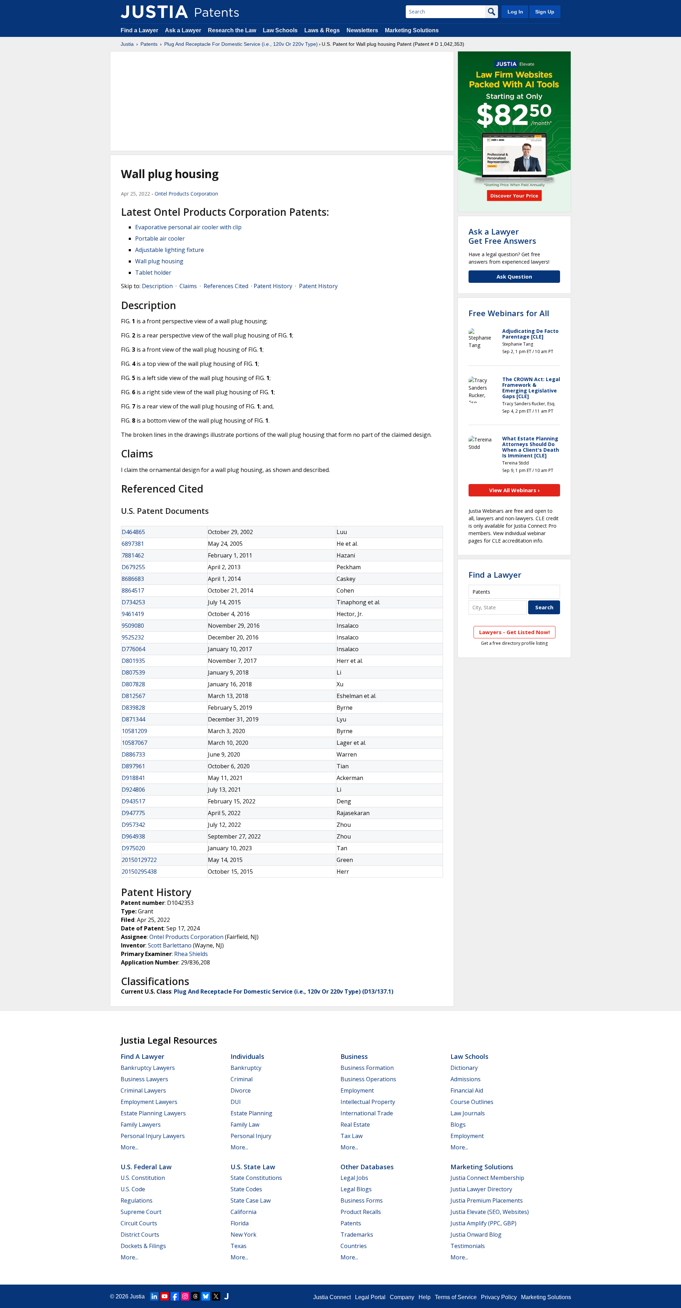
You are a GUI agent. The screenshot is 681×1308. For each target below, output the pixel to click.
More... (129, 1147)
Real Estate (355, 1124)
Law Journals (467, 1113)
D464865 (133, 532)
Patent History (273, 286)
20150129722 (139, 860)
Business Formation (367, 1068)
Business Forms (361, 1200)
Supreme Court (141, 1212)
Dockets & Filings (143, 1246)
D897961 (133, 766)
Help (425, 1297)
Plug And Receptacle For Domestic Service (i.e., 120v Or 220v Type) (241, 44)
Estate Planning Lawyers (153, 1113)
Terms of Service (456, 1297)
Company (402, 1297)
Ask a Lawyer (183, 30)
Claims (188, 286)
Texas (239, 1246)
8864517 (133, 590)
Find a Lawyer (139, 30)
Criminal (242, 1079)
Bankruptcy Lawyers (148, 1068)
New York (243, 1234)
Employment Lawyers (149, 1102)
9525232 (133, 637)
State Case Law (251, 1200)
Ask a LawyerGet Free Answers (502, 236)
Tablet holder (153, 272)
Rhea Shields (191, 954)
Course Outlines (471, 1102)
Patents (148, 44)
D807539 (133, 672)
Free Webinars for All (509, 313)
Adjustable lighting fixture (169, 250)
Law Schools (280, 30)
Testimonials (467, 1246)
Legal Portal (370, 1297)
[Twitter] (216, 1296)
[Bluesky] (205, 1296)
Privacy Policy (499, 1297)
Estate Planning (251, 1113)
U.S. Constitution (143, 1178)
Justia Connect (332, 1297)
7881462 (133, 555)
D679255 (133, 567)
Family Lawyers (141, 1124)
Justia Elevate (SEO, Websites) (489, 1212)
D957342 (133, 825)
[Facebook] (175, 1296)
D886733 (133, 754)
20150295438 (139, 871)
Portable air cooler (160, 238)
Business (354, 1056)
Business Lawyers (144, 1079)
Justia (127, 44)
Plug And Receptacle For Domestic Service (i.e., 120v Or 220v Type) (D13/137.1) (283, 991)
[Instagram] (185, 1296)
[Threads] (195, 1296)
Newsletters (362, 30)
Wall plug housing (159, 261)
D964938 (133, 836)
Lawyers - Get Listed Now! (514, 632)
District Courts (140, 1234)
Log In (515, 12)
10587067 (134, 743)
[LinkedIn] (154, 1296)
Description (157, 286)
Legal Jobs (354, 1178)
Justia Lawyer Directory (481, 1189)
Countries (353, 1246)
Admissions (465, 1079)
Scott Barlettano (170, 945)
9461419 (133, 614)
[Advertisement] (282, 101)
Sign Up (544, 12)
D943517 (133, 801)
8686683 (133, 579)
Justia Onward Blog (476, 1234)
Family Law (245, 1124)
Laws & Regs (322, 30)
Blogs (458, 1124)
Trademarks (356, 1234)
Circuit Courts (139, 1223)
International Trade (366, 1113)
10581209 (134, 731)
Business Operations (368, 1079)
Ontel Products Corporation (186, 193)
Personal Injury (251, 1136)
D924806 (133, 789)
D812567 (133, 696)
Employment (357, 1090)
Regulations (137, 1200)
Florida (240, 1223)
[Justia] (154, 11)
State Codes (246, 1189)
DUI (236, 1102)
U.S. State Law (253, 1167)
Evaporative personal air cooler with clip (188, 227)
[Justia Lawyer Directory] (226, 1296)
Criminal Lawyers (143, 1090)
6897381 (133, 544)
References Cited (226, 286)
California (243, 1212)
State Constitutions (256, 1178)
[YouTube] (164, 1296)
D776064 (133, 649)
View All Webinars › (514, 490)
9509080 (133, 626)
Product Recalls (360, 1212)
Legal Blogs (356, 1189)
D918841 (133, 778)
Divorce (241, 1090)
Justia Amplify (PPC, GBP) (483, 1223)
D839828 (133, 707)
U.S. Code (133, 1189)
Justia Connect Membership (487, 1178)
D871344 (133, 719)
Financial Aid (466, 1090)
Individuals (247, 1056)
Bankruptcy (246, 1068)
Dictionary (464, 1068)
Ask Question (514, 276)
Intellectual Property (367, 1102)
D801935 (133, 661)
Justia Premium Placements (486, 1200)
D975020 (133, 848)
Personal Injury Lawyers (153, 1136)
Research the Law (232, 30)
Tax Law (351, 1136)
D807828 (133, 684)
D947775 (133, 813)
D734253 (133, 602)
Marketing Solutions (412, 30)
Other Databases (367, 1167)
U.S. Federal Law (146, 1167)
